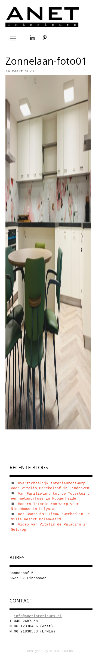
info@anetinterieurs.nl (38, 616)
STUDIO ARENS (61, 651)
